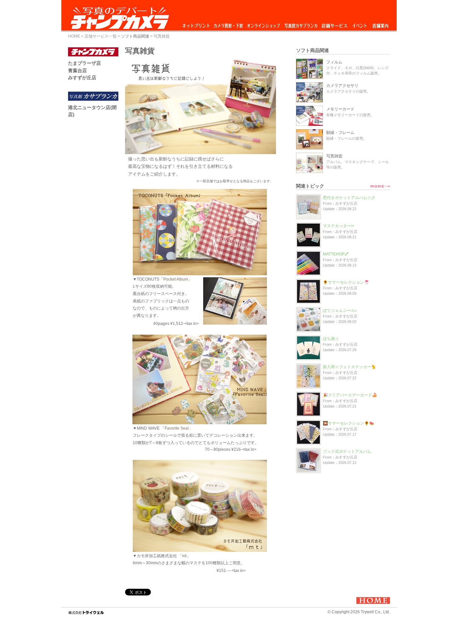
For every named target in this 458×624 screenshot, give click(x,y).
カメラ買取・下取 (228, 24)
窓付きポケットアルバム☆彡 (349, 197)
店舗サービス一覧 (100, 36)
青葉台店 (77, 70)
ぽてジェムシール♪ (340, 310)
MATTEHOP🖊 (335, 254)
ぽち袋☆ (331, 338)
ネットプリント (197, 24)
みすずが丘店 (82, 77)
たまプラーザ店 (84, 63)
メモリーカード (340, 109)
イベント (360, 24)
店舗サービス (334, 24)
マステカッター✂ (338, 226)
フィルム (334, 62)
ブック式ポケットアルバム (347, 451)
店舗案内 (380, 24)
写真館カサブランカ (301, 24)
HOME (74, 36)
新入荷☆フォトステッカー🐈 (349, 367)
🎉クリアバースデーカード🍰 (350, 395)
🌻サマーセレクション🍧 (346, 282)
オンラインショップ (263, 24)
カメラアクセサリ (342, 85)
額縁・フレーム (340, 132)
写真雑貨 (334, 156)
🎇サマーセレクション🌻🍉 (348, 423)
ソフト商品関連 (135, 36)
